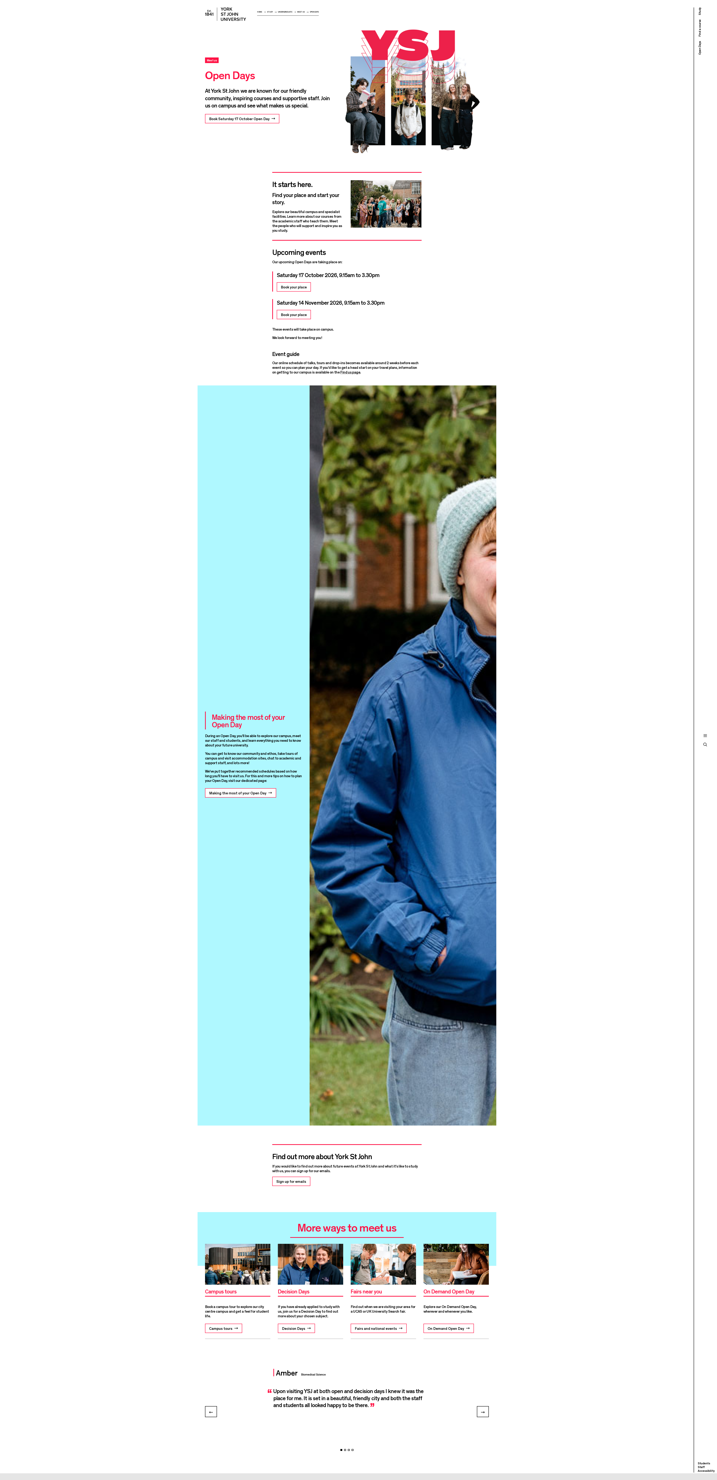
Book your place (294, 286)
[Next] (483, 1411)
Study (270, 12)
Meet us (301, 12)
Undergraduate (285, 12)
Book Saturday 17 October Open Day (239, 118)
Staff (701, 1467)
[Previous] (211, 1411)
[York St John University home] (225, 14)
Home (259, 12)
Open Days (314, 12)
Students (704, 1463)
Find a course (700, 28)
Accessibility (706, 1470)
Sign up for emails (291, 1181)
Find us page (350, 371)
